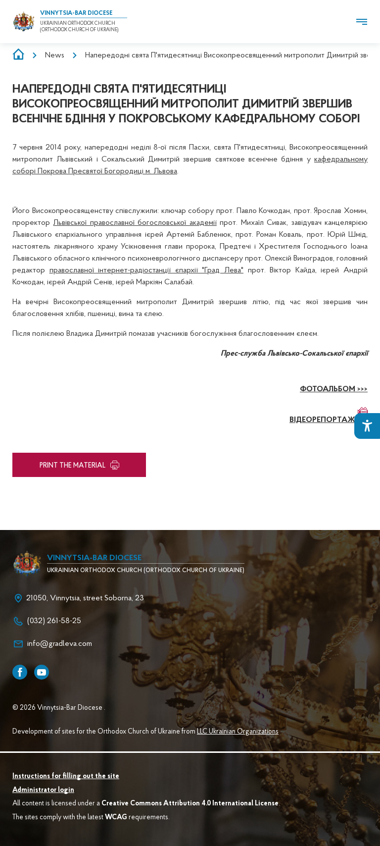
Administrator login (43, 790)
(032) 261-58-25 (54, 621)
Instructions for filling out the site (65, 776)
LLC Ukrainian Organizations (238, 732)
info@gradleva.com (59, 644)
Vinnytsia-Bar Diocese (76, 13)
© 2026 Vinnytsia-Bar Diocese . (58, 708)
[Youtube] (41, 672)
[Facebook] (19, 672)
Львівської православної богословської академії (134, 223)
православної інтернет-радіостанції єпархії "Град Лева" (146, 270)
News (54, 55)
